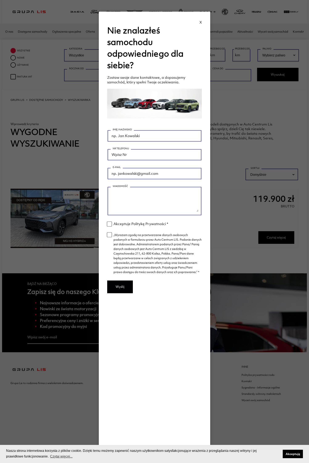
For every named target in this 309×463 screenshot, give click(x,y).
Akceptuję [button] (293, 454)
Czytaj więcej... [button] (61, 456)
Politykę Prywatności (148, 224)
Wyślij (120, 287)
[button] (278, 454)
